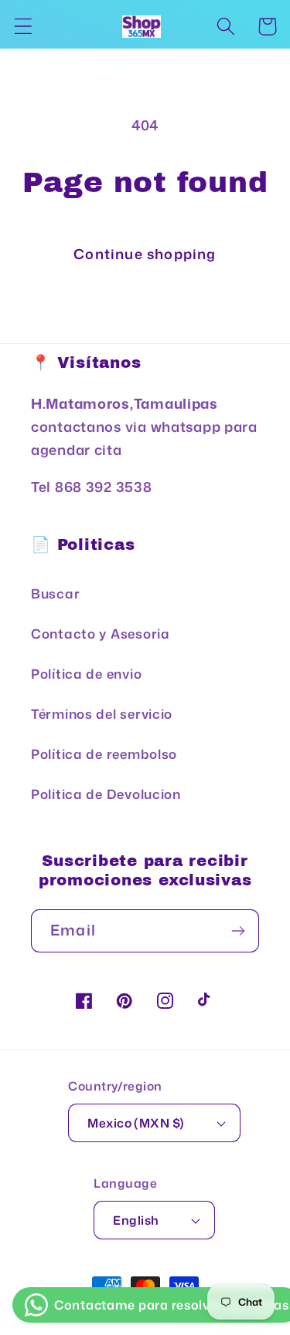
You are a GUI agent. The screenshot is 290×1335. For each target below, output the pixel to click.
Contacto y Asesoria (100, 633)
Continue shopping (144, 254)
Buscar (55, 593)
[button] (23, 26)
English (136, 1220)
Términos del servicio (101, 714)
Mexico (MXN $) (136, 1122)
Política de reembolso (104, 754)
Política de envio (86, 674)
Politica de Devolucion (106, 794)
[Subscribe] (237, 930)
